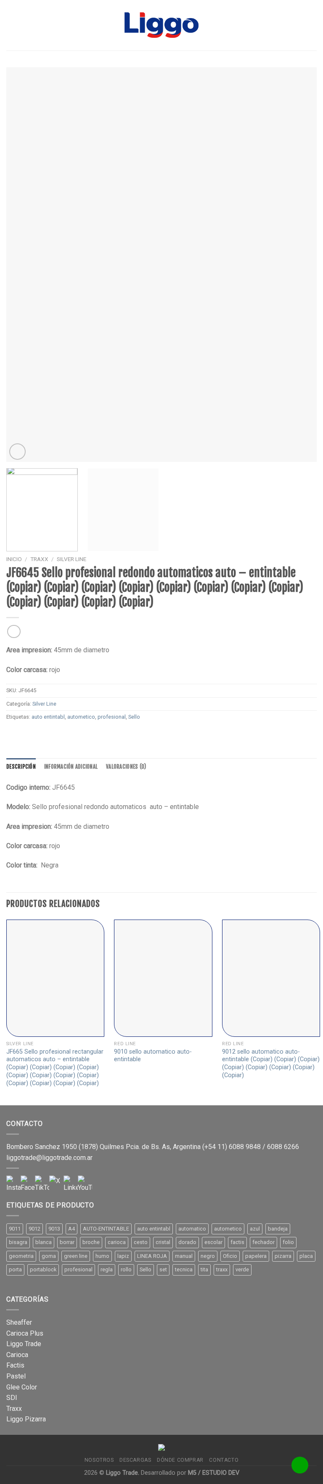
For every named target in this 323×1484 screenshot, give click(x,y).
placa (306, 1256)
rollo (126, 1269)
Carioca (17, 1355)
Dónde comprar (180, 1460)
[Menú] (11, 25)
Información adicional (71, 766)
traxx (222, 1269)
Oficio (230, 1256)
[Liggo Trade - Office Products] (161, 25)
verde (242, 1269)
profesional (112, 717)
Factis (15, 1365)
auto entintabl (48, 717)
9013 (54, 1229)
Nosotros (99, 1460)
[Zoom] (17, 451)
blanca (43, 1242)
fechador (263, 1242)
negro (208, 1256)
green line (75, 1256)
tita (204, 1269)
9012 (34, 1229)
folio (288, 1242)
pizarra (283, 1256)
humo (102, 1256)
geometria (21, 1256)
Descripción (21, 766)
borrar (67, 1242)
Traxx (14, 1409)
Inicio (14, 559)
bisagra (18, 1242)
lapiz (123, 1256)
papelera (256, 1256)
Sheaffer (19, 1322)
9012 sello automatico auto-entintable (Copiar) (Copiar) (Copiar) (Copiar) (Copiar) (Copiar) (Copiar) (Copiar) (271, 1063)
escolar (213, 1242)
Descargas (135, 1460)
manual (184, 1256)
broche (91, 1242)
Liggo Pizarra (26, 1419)
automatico (192, 1229)
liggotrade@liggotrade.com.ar (49, 1158)
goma (49, 1256)
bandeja (278, 1229)
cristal (163, 1242)
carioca (117, 1242)
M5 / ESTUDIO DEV (213, 1472)
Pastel (16, 1376)
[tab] (21, 766)
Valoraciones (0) (126, 766)
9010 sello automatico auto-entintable (153, 1055)
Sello (134, 717)
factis (237, 1242)
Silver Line (71, 559)
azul (255, 1229)
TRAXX (39, 559)
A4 (71, 1229)
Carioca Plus (24, 1333)
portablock (43, 1269)
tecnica (184, 1269)
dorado (187, 1242)
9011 (15, 1229)
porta (15, 1269)
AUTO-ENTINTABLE (106, 1229)
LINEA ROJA (152, 1256)
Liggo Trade (23, 1344)
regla (107, 1269)
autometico (81, 717)
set (163, 1269)
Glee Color (21, 1387)
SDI (11, 1398)
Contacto (223, 1460)
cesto (141, 1242)
